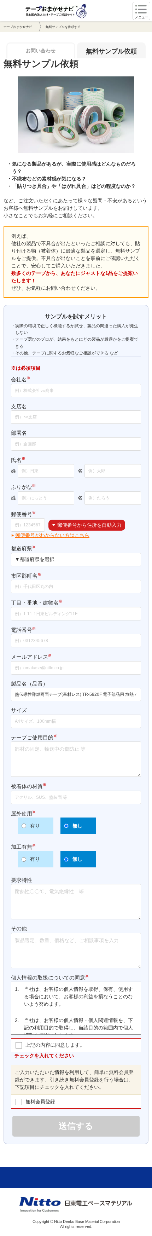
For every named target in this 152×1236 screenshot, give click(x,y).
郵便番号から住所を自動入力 (89, 525)
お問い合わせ (40, 50)
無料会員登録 (40, 1101)
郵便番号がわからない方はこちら (52, 535)
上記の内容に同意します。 (55, 1045)
